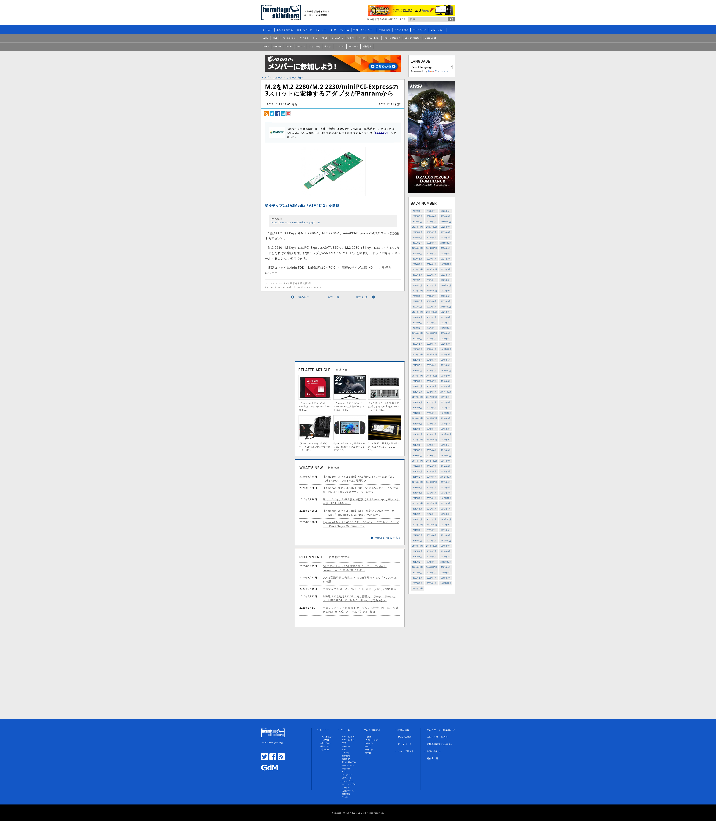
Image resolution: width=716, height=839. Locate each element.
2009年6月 (446, 572)
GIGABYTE (337, 37)
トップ (265, 77)
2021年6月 (446, 317)
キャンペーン (348, 765)
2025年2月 (417, 242)
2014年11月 (417, 460)
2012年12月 (445, 498)
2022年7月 (431, 296)
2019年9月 (446, 354)
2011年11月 (417, 524)
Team (266, 46)
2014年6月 (446, 466)
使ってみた (326, 743)
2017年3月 (446, 407)
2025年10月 (431, 226)
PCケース (353, 46)
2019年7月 (431, 359)
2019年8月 (417, 359)
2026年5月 (417, 216)
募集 (344, 749)
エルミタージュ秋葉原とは (441, 730)
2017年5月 (417, 407)
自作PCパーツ (304, 29)
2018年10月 (431, 375)
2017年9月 (446, 397)
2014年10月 (431, 460)
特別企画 (325, 749)
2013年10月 (431, 482)
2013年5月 (417, 492)
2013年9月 (446, 482)
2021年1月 (431, 327)
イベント (346, 752)
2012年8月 (417, 508)
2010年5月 (417, 556)
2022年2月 (417, 306)
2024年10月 (431, 248)
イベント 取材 (371, 740)
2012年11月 (417, 503)
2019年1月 (431, 370)
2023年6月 (446, 274)
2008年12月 (445, 583)
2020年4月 (431, 343)
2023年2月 (417, 285)
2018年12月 (445, 370)
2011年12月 (445, 519)
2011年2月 (417, 540)
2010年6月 (446, 551)
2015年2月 (417, 455)
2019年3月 (446, 365)
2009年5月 (417, 577)
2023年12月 (445, 264)
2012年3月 (446, 514)
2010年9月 (446, 545)
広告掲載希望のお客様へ (440, 744)
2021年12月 (445, 306)
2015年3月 (446, 450)
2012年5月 (417, 514)
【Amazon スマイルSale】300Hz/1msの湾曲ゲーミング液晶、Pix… (348, 406)
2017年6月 (446, 402)
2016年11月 (417, 418)
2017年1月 (431, 413)
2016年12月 (445, 413)
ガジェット (347, 778)
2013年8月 (417, 487)
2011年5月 (417, 535)
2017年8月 (417, 402)
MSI (275, 37)
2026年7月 (431, 211)
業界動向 (346, 755)
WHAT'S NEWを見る (387, 537)
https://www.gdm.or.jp (272, 742)
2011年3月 (446, 535)
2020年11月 (417, 333)
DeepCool (430, 37)
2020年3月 (446, 343)
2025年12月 (445, 221)
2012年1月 (431, 519)
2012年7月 (431, 508)
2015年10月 (431, 439)
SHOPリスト (438, 29)
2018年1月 (431, 391)
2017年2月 (417, 413)
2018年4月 (431, 386)
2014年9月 (446, 460)
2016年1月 (431, 434)
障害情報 (346, 768)
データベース (419, 29)
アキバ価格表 (401, 29)
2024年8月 (417, 253)
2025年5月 (417, 237)
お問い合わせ (434, 751)
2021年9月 (446, 311)
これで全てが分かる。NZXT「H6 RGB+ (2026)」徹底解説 (359, 589)
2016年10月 (431, 418)
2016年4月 (431, 428)
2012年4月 (431, 514)
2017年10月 (431, 397)
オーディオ (347, 775)
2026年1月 (431, 221)
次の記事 (361, 297)
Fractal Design (392, 37)
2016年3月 (446, 428)
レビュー (268, 29)
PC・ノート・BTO (326, 29)
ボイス (368, 746)
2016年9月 (446, 418)
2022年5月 (417, 301)
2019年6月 (446, 359)
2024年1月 (431, 264)
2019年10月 (431, 354)
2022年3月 (446, 301)
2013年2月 (417, 498)
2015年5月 (417, 450)
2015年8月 (417, 444)
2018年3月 (446, 386)
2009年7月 (431, 572)
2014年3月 (446, 471)
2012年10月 (431, 503)
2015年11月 (417, 439)
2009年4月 (431, 577)
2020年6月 (446, 338)
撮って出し (326, 746)
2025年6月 (446, 232)
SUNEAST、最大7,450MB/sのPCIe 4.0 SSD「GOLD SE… (384, 447)
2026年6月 (446, 211)
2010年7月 (431, 551)
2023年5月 (417, 280)
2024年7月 (431, 253)
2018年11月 (417, 375)
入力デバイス (348, 790)
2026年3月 (446, 216)
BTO (344, 743)
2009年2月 (417, 583)
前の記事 (304, 297)
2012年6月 (446, 508)
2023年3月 (446, 280)
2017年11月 (417, 397)
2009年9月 (446, 567)
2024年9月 (446, 248)
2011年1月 (431, 540)
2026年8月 (417, 211)
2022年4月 (431, 301)
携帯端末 (346, 794)
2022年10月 (431, 290)
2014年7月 (431, 466)
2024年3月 (446, 258)
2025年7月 (431, 232)
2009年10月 (431, 567)
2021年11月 (417, 311)
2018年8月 (417, 381)
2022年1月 (431, 306)
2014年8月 (417, 466)
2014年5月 (417, 471)
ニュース (277, 77)
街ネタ (327, 46)
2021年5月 (417, 322)
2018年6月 (446, 381)
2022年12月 (445, 285)
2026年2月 (417, 221)
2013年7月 (431, 487)
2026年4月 (431, 216)
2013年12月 (445, 476)
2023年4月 (431, 280)
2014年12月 (445, 455)
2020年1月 (431, 349)
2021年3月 (446, 322)
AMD (265, 37)
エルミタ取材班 (285, 29)
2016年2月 (417, 434)
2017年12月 (445, 391)
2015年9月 (446, 439)
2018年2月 (417, 391)
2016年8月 (417, 423)
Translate (441, 71)
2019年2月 (417, 370)
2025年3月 (446, 237)
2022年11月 (417, 290)
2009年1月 (431, 583)
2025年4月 (431, 237)
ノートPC (346, 787)
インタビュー (327, 736)
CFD (315, 37)
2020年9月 (446, 333)
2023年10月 (431, 269)
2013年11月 (417, 482)
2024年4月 (431, 258)
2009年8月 (417, 572)
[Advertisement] (299, 328)
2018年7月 (431, 381)
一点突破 (325, 740)
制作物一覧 (432, 758)
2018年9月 (446, 375)
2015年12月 (445, 434)
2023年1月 (431, 285)
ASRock (277, 46)
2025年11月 (417, 226)
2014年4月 (431, 471)
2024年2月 (417, 264)
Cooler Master (412, 37)
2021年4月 (431, 322)
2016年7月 (431, 423)
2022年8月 (417, 296)
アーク (361, 37)
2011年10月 (431, 524)
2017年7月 (431, 402)
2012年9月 (446, 503)
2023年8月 (417, 274)
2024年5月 (417, 258)
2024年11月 (417, 248)
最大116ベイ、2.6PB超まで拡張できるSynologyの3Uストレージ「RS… (383, 406)
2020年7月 (431, 338)
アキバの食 (314, 46)
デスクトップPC (349, 784)
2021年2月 (417, 327)
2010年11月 (417, 545)
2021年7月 (431, 317)
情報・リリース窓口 (437, 737)
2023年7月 (431, 274)
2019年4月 (431, 365)
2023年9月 (446, 269)
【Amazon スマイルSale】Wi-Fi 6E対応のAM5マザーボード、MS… (315, 447)
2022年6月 (446, 296)
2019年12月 (445, 349)
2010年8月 (417, 551)
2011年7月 (431, 530)
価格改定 (346, 759)
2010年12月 (445, 540)
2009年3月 (446, 577)
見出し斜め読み (349, 762)
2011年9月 (446, 524)
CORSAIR (374, 37)
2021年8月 (417, 317)
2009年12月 (445, 561)
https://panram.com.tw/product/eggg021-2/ (295, 222)
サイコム (304, 37)
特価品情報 (385, 29)
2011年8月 (417, 530)
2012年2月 (417, 519)
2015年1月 (431, 455)
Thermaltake (288, 37)
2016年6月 (446, 423)
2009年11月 (417, 567)
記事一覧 (333, 297)
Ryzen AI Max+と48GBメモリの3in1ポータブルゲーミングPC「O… (349, 447)
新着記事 (367, 46)
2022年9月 (446, 290)
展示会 (368, 752)
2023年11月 (417, 269)
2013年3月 (446, 492)
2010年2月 (417, 561)
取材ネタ (369, 749)
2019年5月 (417, 365)
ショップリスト (406, 751)
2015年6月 (446, 444)
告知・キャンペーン (364, 29)
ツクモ (350, 37)
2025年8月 (417, 232)
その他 (345, 797)
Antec (289, 46)
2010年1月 (431, 561)
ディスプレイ (348, 781)
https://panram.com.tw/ (308, 287)
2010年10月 (431, 545)
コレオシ (339, 46)
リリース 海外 (294, 77)
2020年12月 (445, 327)
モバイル (345, 29)
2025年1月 (431, 242)
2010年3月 (446, 556)
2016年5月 (417, 428)
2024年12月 (445, 242)
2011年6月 (446, 530)
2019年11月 (417, 354)
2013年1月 (431, 498)
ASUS (325, 37)
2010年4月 (431, 556)
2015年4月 (431, 450)
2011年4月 (431, 535)
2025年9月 (446, 226)
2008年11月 (417, 588)
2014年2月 (417, 476)
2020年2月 (417, 349)
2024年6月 (446, 253)
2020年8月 (417, 338)
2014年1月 (431, 476)
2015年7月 (431, 444)
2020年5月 (417, 343)
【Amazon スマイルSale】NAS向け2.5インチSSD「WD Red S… (315, 406)
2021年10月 (431, 311)
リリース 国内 (348, 736)
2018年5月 (417, 386)
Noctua (300, 46)
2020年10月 (431, 333)
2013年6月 (446, 487)
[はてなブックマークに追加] (283, 113)
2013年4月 (431, 492)
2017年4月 (431, 407)
